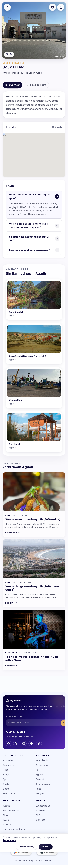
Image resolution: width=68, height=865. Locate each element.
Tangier (40, 793)
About (6, 805)
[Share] (60, 7)
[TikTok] (39, 743)
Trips (5, 769)
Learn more (9, 840)
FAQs (6, 819)
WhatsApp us (43, 805)
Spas (5, 779)
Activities (8, 760)
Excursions (9, 765)
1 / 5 (10, 54)
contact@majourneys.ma (20, 736)
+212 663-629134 (15, 731)
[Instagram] (24, 743)
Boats (6, 788)
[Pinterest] (31, 743)
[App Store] (47, 852)
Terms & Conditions (14, 829)
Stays (6, 774)
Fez (38, 769)
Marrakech (42, 760)
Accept (45, 846)
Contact (7, 824)
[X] (16, 743)
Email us (40, 810)
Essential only (26, 846)
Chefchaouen (43, 784)
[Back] (7, 7)
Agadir (39, 774)
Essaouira (41, 779)
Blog (5, 815)
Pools (6, 784)
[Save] (52, 7)
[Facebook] (8, 743)
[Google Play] (21, 852)
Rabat (39, 788)
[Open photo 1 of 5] (34, 30)
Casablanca (42, 765)
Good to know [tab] (38, 85)
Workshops (9, 793)
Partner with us (11, 810)
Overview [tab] (14, 85)
